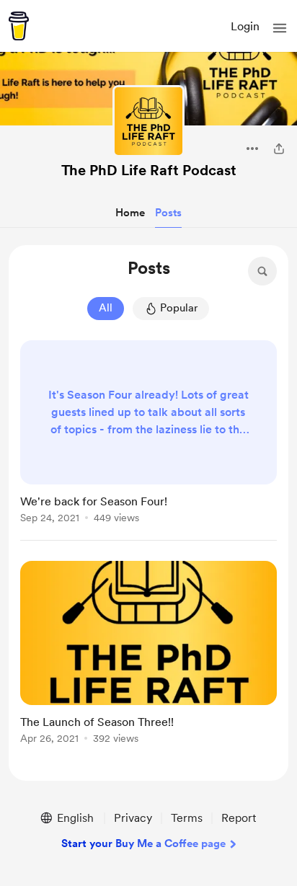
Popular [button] (179, 307)
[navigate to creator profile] (148, 121)
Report (238, 818)
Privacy (133, 818)
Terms (187, 818)
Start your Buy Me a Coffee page (143, 843)
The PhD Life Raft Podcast (148, 170)
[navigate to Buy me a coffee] (19, 26)
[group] (148, 440)
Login (245, 26)
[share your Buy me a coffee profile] (278, 148)
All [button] (105, 307)
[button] (279, 28)
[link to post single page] (148, 434)
